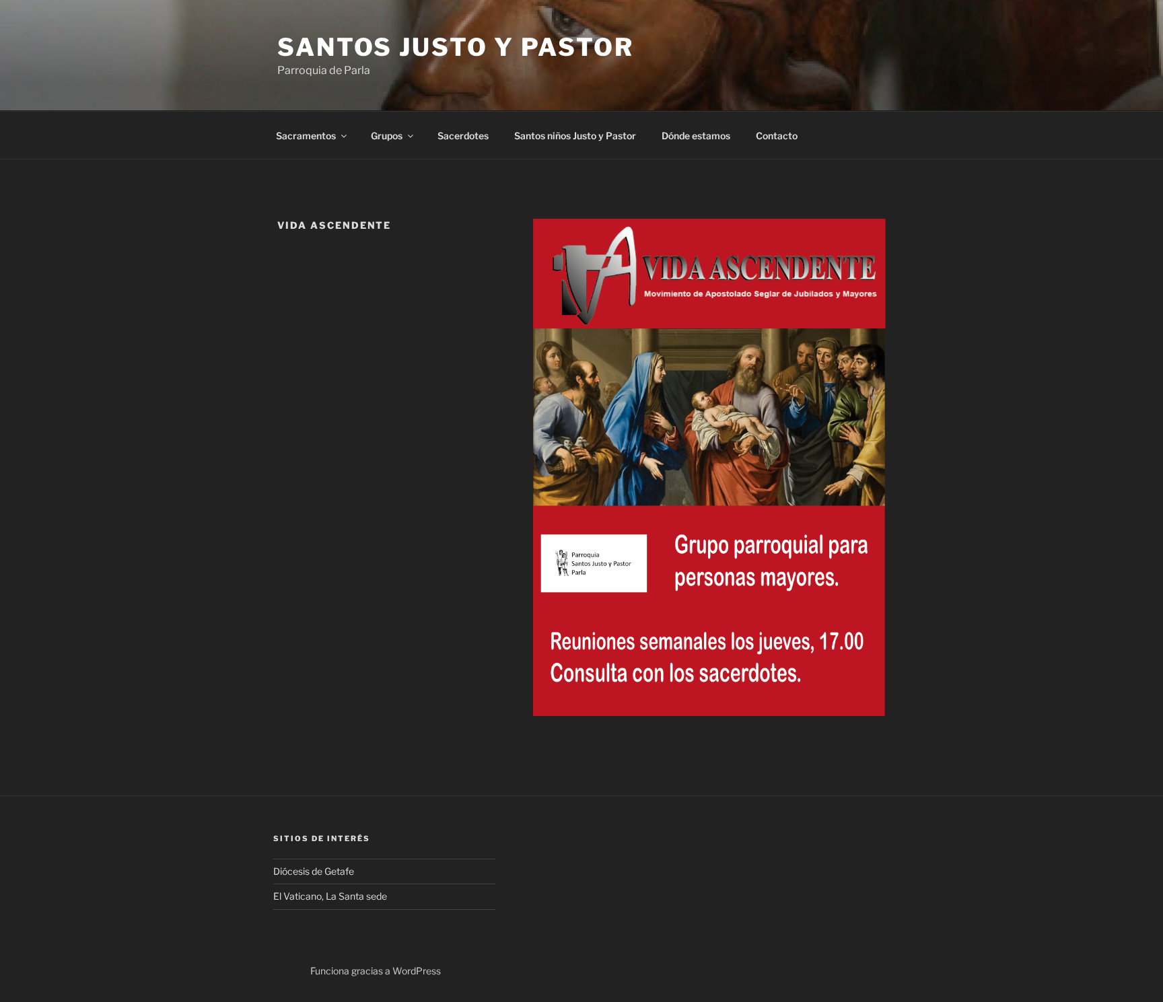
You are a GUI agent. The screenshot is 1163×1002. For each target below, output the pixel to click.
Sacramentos (306, 135)
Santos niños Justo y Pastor (575, 135)
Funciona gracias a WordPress (375, 970)
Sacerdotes (463, 135)
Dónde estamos (696, 135)
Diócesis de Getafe (313, 871)
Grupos (386, 135)
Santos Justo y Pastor (455, 47)
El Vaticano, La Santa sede (330, 896)
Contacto (777, 135)
